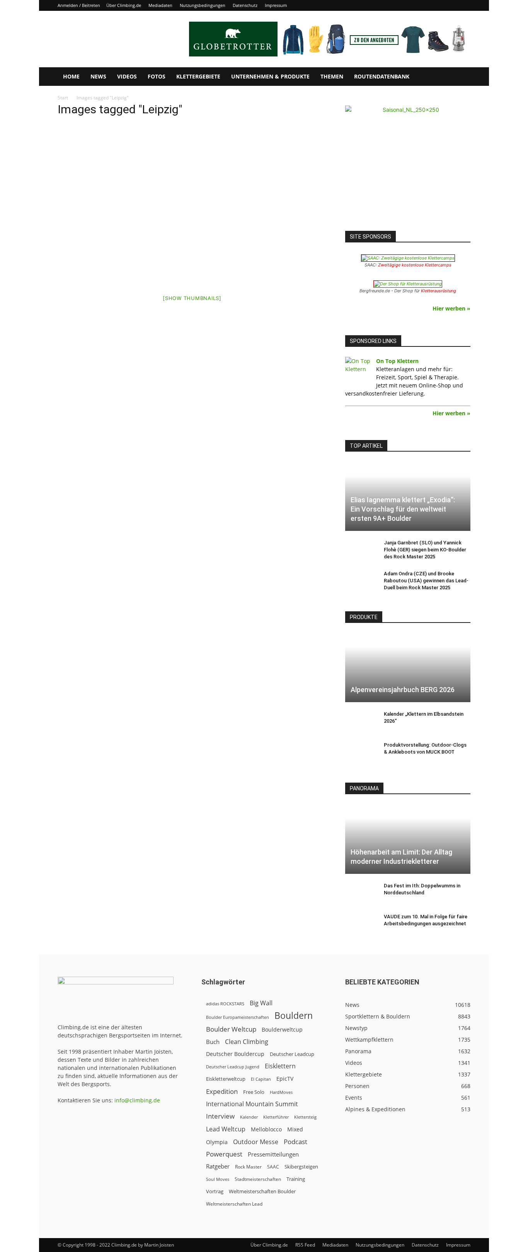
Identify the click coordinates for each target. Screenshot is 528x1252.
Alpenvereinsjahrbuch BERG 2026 (403, 690)
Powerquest (224, 1154)
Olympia (217, 1142)
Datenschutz (245, 5)
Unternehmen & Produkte (270, 76)
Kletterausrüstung (438, 290)
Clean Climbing (246, 1042)
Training (295, 1178)
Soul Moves (217, 1179)
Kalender (249, 1117)
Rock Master (248, 1166)
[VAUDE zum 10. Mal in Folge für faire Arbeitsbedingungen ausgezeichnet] (360, 924)
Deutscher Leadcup (292, 1054)
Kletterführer (276, 1117)
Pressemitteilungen (273, 1154)
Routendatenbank (381, 76)
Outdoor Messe (255, 1142)
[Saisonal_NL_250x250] (407, 168)
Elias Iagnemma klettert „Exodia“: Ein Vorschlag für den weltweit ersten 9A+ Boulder (403, 509)
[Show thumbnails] (192, 298)
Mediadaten (160, 5)
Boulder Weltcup (231, 1029)
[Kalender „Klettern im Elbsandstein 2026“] (360, 721)
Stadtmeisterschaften (258, 1179)
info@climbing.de (137, 1100)
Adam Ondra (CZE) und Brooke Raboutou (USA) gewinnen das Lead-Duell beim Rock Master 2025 (426, 580)
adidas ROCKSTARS (225, 1003)
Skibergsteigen (301, 1166)
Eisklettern (280, 1066)
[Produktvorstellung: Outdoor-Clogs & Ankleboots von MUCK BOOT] (360, 752)
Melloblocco (266, 1129)
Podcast (295, 1142)
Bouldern (293, 1015)
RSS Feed (305, 1245)
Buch (213, 1042)
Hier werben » (451, 308)
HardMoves (281, 1092)
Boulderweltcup (282, 1029)
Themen (331, 76)
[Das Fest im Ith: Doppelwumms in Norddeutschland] (360, 893)
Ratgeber (218, 1166)
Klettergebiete (198, 76)
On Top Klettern (397, 361)
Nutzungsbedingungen (202, 5)
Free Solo (253, 1091)
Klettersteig (305, 1117)
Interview (220, 1116)
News (98, 76)
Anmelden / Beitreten (79, 5)
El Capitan (261, 1079)
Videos (127, 76)
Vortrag (214, 1191)
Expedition (222, 1091)
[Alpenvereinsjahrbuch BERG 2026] (407, 667)
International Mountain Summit (252, 1104)
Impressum (276, 5)
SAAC (273, 1166)
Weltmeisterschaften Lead (234, 1204)
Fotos (156, 76)
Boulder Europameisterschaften (237, 1017)
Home (71, 76)
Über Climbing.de (123, 5)
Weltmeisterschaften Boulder (262, 1191)
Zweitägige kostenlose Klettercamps (414, 265)
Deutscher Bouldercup (235, 1054)
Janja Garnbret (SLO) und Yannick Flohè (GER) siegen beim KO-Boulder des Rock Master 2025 (425, 549)
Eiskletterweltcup (225, 1078)
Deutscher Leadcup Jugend (232, 1066)
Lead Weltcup (225, 1129)
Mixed (295, 1129)
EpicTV (284, 1078)
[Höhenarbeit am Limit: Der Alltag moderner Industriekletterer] (407, 838)
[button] (461, 77)
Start (63, 97)
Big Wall (261, 1003)
